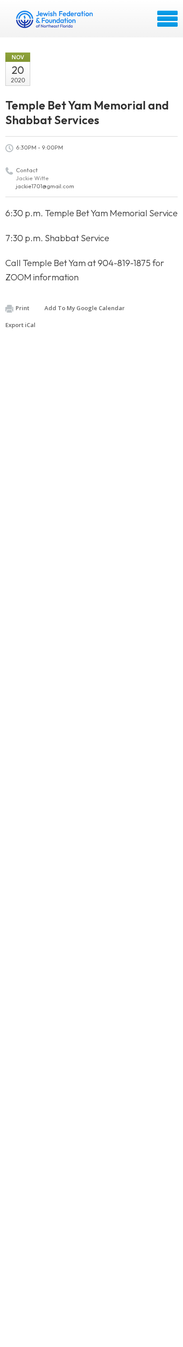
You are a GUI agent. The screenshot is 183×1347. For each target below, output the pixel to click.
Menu (167, 19)
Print (22, 308)
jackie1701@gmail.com (45, 186)
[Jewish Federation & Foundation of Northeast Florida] (55, 22)
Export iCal (20, 325)
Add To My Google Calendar (84, 308)
